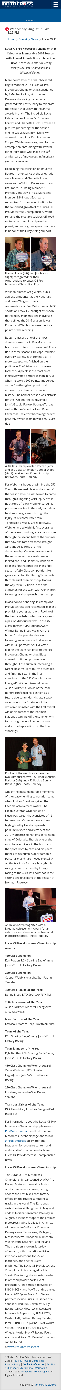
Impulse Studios (47, 1384)
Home (10, 39)
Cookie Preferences (34, 1364)
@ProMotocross (15, 1141)
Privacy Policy (12, 1364)
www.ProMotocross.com (23, 1347)
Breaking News (28, 39)
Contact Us (38, 1360)
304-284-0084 (22, 1360)
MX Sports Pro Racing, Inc (35, 1371)
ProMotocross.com (17, 1131)
